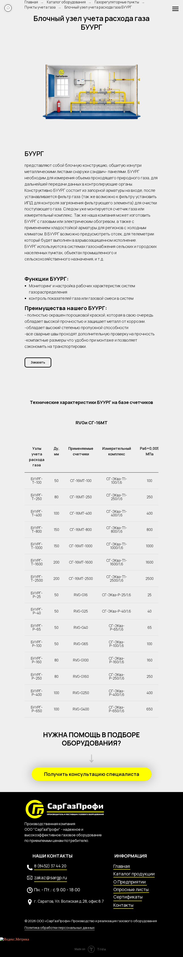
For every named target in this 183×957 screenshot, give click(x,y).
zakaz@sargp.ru (50, 878)
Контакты (123, 905)
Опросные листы (131, 889)
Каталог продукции (134, 874)
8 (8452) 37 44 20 (50, 865)
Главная (121, 866)
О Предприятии (129, 882)
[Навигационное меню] (175, 9)
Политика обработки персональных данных (60, 927)
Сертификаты (128, 897)
